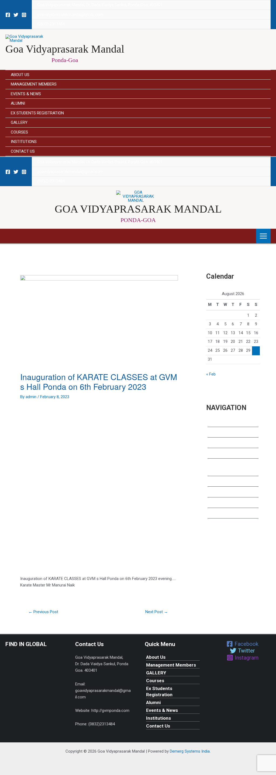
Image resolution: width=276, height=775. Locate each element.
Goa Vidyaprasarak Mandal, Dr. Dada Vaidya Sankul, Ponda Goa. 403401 (100, 4)
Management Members (34, 84)
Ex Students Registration (37, 113)
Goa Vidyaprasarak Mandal (64, 49)
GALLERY (19, 122)
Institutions (24, 141)
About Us (20, 74)
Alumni (18, 103)
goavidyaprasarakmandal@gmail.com (70, 14)
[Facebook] (7, 14)
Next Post (156, 612)
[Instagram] (24, 14)
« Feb (211, 374)
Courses (19, 132)
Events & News (26, 93)
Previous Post (43, 612)
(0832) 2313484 (51, 24)
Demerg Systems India (190, 751)
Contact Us (23, 151)
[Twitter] (15, 14)
